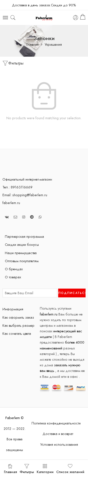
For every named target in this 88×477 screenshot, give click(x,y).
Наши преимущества (21, 252)
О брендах (14, 268)
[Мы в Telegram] (32, 216)
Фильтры (15, 63)
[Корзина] (83, 17)
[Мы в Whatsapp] (40, 216)
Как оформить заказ (18, 317)
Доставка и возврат (58, 433)
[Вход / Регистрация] (76, 18)
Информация (12, 309)
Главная (32, 44)
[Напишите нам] (15, 216)
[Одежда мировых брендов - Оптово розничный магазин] (44, 18)
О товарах (13, 277)
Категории (45, 471)
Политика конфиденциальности (56, 423)
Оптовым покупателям (22, 260)
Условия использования (59, 444)
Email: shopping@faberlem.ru (24, 194)
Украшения (53, 44)
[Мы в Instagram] (23, 216)
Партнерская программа (24, 236)
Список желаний (70, 471)
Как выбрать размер (18, 325)
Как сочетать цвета (16, 333)
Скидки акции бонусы (22, 244)
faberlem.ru (11, 202)
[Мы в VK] (7, 216)
